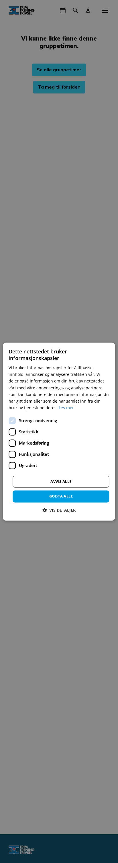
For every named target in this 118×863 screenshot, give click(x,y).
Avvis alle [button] (60, 481)
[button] (59, 510)
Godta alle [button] (61, 496)
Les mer (66, 407)
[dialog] (59, 431)
